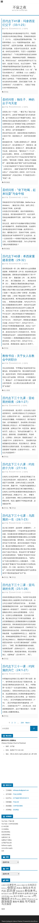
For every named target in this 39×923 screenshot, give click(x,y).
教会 (8, 896)
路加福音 (6, 901)
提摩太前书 (29, 893)
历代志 (6, 92)
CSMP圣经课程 (18, 806)
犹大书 (16, 896)
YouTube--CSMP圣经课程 (9, 824)
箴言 (21, 896)
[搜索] (34, 728)
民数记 (11, 896)
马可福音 (30, 901)
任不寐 (6, 28)
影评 (15, 893)
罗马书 (13, 899)
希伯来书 (30, 890)
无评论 (26, 28)
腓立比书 (32, 899)
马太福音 (6, 903)
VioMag (8, 921)
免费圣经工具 (5, 837)
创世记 (11, 887)
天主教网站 (5, 829)
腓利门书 (25, 899)
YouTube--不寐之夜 (7, 821)
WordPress (34, 921)
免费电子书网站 (6, 840)
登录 (3, 909)
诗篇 (36, 899)
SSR (2, 851)
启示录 (10, 890)
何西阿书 (18, 885)
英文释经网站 (5, 832)
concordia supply (6, 848)
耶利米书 (19, 899)
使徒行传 (24, 885)
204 (22, 723)
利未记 (19, 888)
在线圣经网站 (5, 834)
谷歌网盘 (16, 810)
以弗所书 (4, 885)
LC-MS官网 (5, 826)
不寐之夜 (19, 7)
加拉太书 (28, 887)
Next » (27, 723)
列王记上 (4, 888)
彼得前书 (21, 893)
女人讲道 (7, 390)
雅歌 (22, 901)
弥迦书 (10, 893)
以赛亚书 (11, 885)
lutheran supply (6, 845)
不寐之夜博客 (17, 794)
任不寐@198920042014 (21, 798)
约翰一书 (30, 896)
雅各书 (16, 901)
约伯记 (25, 896)
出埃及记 (32, 885)
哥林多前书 (20, 891)
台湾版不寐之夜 (6, 843)
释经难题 (7, 182)
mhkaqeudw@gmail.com (21, 790)
